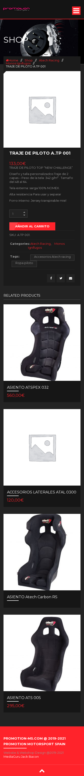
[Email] (70, 278)
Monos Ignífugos (18, 63)
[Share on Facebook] (51, 278)
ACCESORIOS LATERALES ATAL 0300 (41, 492)
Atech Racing (49, 60)
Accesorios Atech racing (52, 256)
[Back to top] (42, 770)
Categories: (19, 243)
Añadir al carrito (32, 226)
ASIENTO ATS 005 (24, 698)
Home (13, 60)
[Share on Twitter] (61, 278)
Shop (28, 60)
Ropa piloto (24, 263)
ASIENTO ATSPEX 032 (28, 387)
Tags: (15, 256)
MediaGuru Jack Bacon (21, 756)
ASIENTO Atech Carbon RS (32, 597)
